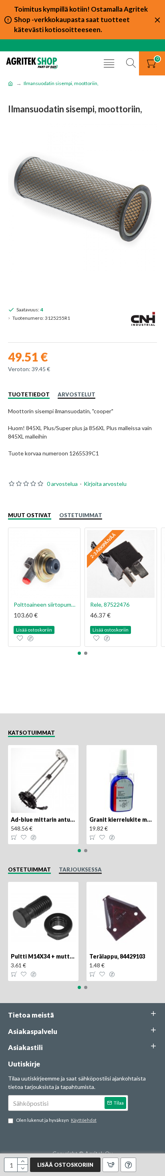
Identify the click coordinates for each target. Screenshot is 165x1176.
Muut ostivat (29, 515)
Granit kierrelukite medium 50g (121, 819)
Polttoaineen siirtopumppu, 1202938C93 (46, 604)
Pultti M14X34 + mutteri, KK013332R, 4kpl (43, 956)
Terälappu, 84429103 (117, 956)
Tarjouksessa (80, 869)
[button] (79, 653)
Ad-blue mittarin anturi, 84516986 (43, 819)
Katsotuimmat (31, 732)
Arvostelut (76, 394)
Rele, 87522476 (109, 604)
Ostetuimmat (80, 515)
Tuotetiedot (29, 394)
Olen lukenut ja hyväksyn (56, 1120)
